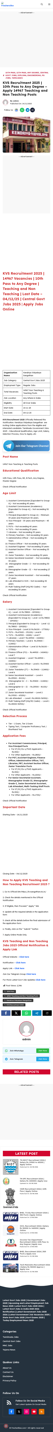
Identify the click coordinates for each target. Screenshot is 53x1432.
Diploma (22, 75)
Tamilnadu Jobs (10, 1337)
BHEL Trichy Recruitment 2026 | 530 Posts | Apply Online (34, 1214)
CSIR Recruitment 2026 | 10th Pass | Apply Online (33, 1190)
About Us (7, 1368)
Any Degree (33, 72)
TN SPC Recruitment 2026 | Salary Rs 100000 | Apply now (33, 1180)
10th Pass (10, 72)
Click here (24, 957)
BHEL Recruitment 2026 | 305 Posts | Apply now (33, 1252)
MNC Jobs (7, 1345)
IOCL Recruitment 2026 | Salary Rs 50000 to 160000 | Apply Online (34, 1228)
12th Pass (21, 72)
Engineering (34, 75)
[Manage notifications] (6, 1426)
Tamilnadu (17, 78)
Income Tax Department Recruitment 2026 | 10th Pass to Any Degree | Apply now (34, 1242)
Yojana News (9, 1350)
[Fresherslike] (8, 4)
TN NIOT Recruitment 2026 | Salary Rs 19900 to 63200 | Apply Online (33, 1162)
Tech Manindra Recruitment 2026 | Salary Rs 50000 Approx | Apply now (35, 1267)
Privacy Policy (9, 1380)
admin (16, 101)
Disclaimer (8, 1376)
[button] (42, 4)
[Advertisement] (26, 40)
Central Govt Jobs (11, 1341)
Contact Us (8, 1372)
